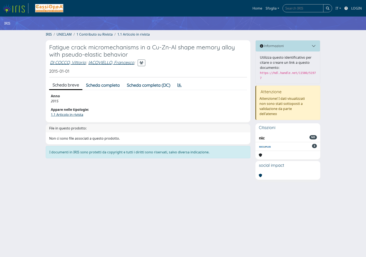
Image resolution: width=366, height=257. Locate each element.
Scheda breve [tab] (66, 85)
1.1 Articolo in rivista (133, 34)
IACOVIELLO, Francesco (111, 62)
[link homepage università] (49, 8)
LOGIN (356, 8)
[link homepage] (15, 8)
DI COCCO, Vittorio (68, 62)
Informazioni (273, 46)
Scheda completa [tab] (103, 85)
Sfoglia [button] (271, 8)
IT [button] (337, 8)
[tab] (179, 85)
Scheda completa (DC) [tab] (148, 85)
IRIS (49, 34)
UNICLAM (64, 34)
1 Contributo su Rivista (94, 34)
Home (257, 8)
